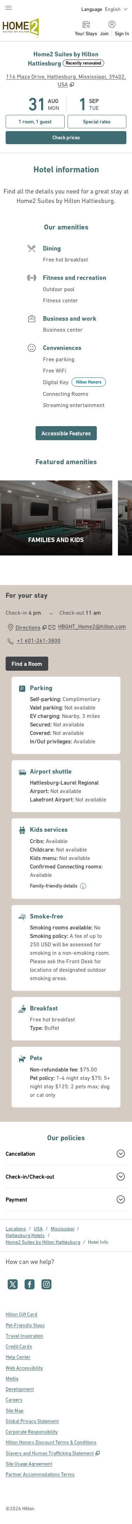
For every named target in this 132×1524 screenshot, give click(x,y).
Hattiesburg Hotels (25, 1235)
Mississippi (62, 1228)
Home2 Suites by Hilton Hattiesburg (43, 1242)
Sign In (122, 33)
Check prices (81, 137)
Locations (16, 1228)
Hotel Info (98, 1242)
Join (104, 33)
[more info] (83, 886)
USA (38, 1228)
